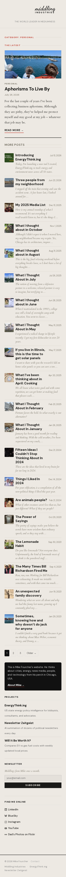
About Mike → (16, 685)
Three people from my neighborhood (30, 182)
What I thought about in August (27, 253)
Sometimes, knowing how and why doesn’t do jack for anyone (31, 622)
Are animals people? (31, 500)
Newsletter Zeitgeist (19, 723)
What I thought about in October (28, 228)
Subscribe (32, 785)
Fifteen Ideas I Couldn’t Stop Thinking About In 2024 (29, 456)
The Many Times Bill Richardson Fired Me (31, 568)
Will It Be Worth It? (18, 740)
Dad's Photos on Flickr (21, 834)
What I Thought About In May (27, 327)
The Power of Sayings (25, 519)
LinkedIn (13, 809)
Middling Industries (15, 866)
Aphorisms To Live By (27, 89)
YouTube (13, 828)
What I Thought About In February (29, 406)
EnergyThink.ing (16, 705)
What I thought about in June (27, 302)
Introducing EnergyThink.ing (28, 157)
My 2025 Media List (30, 205)
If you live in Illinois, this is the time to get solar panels (30, 354)
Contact (35, 861)
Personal (11, 83)
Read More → (14, 130)
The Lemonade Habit (27, 544)
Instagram (14, 822)
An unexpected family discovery (28, 593)
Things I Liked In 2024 (27, 481)
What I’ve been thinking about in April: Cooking (28, 379)
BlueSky (13, 815)
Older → (31, 653)
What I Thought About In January (28, 427)
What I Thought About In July (27, 277)
